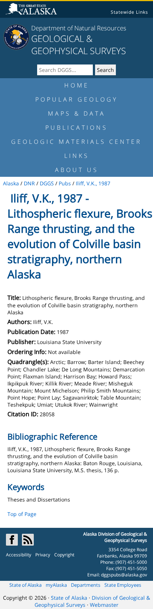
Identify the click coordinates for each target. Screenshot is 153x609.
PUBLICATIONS (76, 127)
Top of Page (21, 513)
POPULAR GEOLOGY (76, 99)
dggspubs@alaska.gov (124, 575)
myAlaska (56, 585)
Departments (85, 585)
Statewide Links (129, 12)
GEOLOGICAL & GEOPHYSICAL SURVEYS (78, 44)
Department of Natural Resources (78, 28)
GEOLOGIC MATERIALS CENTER (76, 142)
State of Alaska (25, 585)
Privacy (42, 555)
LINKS (76, 156)
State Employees (122, 585)
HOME (76, 85)
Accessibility (18, 555)
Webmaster (104, 604)
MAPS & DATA (76, 113)
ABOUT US (76, 170)
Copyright (64, 555)
